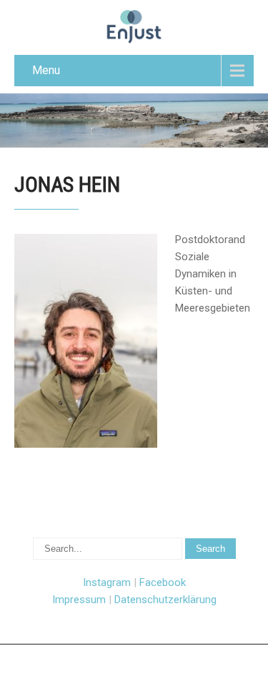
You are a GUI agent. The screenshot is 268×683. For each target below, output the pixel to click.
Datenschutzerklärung (165, 599)
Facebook (162, 582)
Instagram (107, 582)
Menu (46, 70)
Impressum (79, 599)
